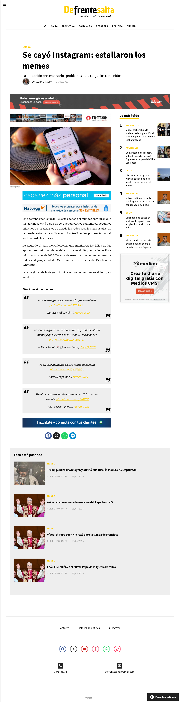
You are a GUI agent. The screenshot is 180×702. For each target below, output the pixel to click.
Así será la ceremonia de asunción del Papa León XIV (80, 502)
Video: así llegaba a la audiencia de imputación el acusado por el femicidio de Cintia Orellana (140, 134)
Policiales (85, 26)
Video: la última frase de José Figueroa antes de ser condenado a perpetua (140, 201)
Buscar (131, 26)
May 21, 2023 (82, 312)
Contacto (64, 628)
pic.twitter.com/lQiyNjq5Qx (67, 369)
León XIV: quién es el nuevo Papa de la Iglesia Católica (81, 567)
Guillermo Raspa (42, 81)
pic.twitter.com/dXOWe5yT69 (67, 339)
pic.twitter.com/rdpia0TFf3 (72, 399)
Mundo (26, 47)
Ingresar (116, 628)
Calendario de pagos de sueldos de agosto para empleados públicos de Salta (138, 222)
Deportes (102, 26)
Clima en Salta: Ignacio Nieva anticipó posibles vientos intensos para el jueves (138, 180)
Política (117, 26)
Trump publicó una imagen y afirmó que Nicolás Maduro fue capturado (92, 470)
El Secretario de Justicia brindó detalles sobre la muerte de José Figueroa (139, 244)
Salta (54, 26)
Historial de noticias (88, 628)
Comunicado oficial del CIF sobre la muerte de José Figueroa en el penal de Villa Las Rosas (140, 157)
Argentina (68, 26)
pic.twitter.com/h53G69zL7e (66, 305)
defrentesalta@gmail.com (119, 671)
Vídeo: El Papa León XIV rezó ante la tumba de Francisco (82, 534)
